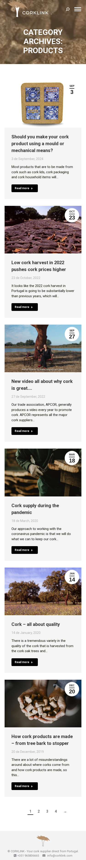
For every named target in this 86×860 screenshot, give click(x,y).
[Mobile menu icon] (77, 9)
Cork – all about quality (35, 624)
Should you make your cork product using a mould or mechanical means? (40, 143)
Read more (22, 188)
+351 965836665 (28, 855)
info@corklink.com (59, 855)
